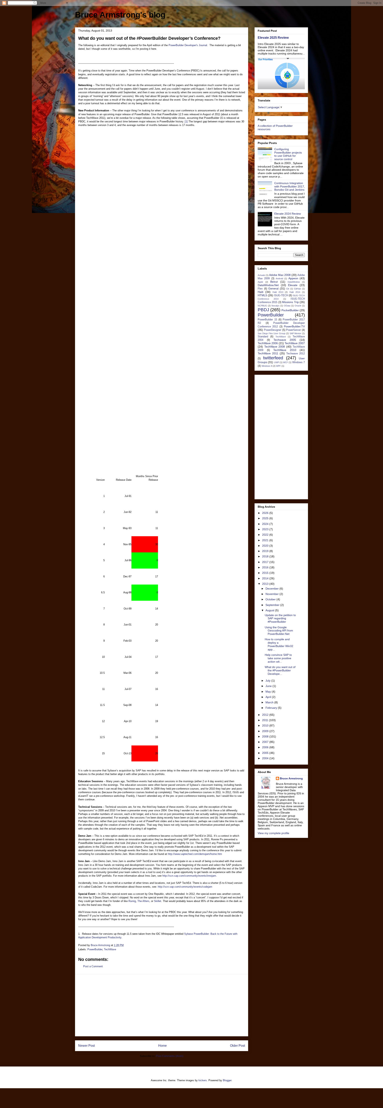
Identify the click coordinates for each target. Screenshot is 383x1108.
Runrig (132, 901)
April (269, 697)
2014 (265, 578)
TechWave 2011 (268, 353)
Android (279, 278)
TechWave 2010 (284, 350)
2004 (265, 758)
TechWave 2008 (274, 346)
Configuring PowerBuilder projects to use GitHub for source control (288, 154)
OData (287, 305)
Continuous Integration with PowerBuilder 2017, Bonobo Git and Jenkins (289, 186)
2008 (265, 736)
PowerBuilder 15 (267, 319)
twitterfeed (273, 357)
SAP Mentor (295, 333)
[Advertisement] (161, 1005)
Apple (260, 282)
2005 (265, 752)
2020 (265, 545)
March (270, 702)
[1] (186, 121)
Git (287, 288)
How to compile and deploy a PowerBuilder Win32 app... (279, 644)
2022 (265, 534)
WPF (278, 366)
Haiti (260, 291)
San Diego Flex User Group (271, 333)
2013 (265, 583)
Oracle (298, 305)
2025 (265, 518)
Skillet (157, 901)
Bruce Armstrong (291, 778)
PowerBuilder (94, 949)
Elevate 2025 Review (273, 37)
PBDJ (263, 309)
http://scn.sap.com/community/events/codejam (185, 886)
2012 (265, 714)
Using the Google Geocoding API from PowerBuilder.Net (279, 631)
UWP (276, 362)
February (272, 707)
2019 (265, 551)
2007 (265, 741)
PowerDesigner (272, 330)
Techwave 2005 (284, 339)
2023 (265, 529)
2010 (265, 725)
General (273, 288)
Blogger (227, 1080)
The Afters (143, 901)
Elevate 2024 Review (287, 213)
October (271, 599)
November (272, 594)
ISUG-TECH (281, 295)
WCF (285, 362)
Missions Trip (290, 302)
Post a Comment (93, 966)
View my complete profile (273, 833)
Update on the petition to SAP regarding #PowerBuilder (280, 618)
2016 (265, 567)
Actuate (261, 275)
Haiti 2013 (277, 292)
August (270, 610)
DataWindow (294, 282)
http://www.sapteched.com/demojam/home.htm (195, 853)
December (272, 588)
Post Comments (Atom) (169, 1055)
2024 (265, 523)
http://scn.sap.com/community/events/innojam (189, 875)
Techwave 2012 (295, 353)
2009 (265, 731)
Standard (263, 336)
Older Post (237, 1045)
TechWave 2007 (295, 343)
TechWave (110, 949)
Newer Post (86, 1045)
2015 (265, 572)
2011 (265, 720)
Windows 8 (267, 366)
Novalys (275, 305)
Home (162, 1045)
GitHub (297, 288)
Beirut (274, 281)
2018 (265, 556)
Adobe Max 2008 (280, 275)
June (269, 686)
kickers (202, 1080)
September (273, 605)
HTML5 (262, 295)
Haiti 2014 (294, 292)
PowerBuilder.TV (294, 326)
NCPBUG (262, 305)
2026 (265, 512)
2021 (265, 540)
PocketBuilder (290, 310)
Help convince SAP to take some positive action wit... (278, 658)
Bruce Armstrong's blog (120, 14)
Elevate (292, 285)
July (268, 680)
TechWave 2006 (268, 343)
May (269, 691)
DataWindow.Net (268, 285)
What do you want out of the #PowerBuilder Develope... (280, 670)
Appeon (293, 278)
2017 (265, 562)
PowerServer (293, 330)
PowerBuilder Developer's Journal (188, 45)
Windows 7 (298, 362)
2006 (265, 747)
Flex (260, 288)
